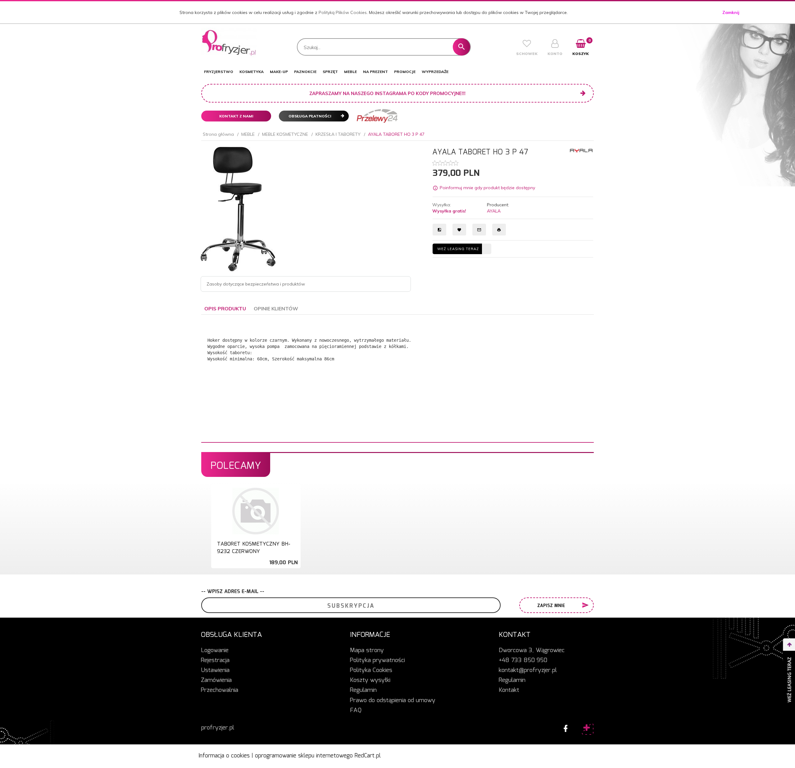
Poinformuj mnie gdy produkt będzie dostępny (487, 187)
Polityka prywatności (377, 660)
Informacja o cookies (224, 756)
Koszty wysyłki (370, 680)
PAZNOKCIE (305, 71)
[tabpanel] (397, 379)
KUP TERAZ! (255, 549)
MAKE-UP (279, 71)
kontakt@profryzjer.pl (528, 670)
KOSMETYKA (251, 71)
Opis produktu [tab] (225, 308)
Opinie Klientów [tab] (276, 308)
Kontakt (509, 690)
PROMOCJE (405, 71)
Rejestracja (215, 660)
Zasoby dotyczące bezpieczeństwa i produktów (256, 284)
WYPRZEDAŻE (435, 71)
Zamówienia (216, 680)
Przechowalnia (219, 690)
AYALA (494, 211)
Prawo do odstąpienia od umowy (392, 700)
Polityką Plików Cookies (343, 12)
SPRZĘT (330, 71)
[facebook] (564, 727)
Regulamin (363, 690)
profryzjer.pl (217, 728)
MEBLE (350, 71)
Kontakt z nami (236, 116)
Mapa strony (367, 650)
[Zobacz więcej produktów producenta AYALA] (581, 150)
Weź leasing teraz (458, 249)
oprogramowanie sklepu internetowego (304, 756)
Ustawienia (215, 670)
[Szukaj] (461, 47)
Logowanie (215, 650)
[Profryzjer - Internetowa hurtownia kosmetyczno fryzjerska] (229, 43)
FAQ (355, 710)
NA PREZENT (375, 71)
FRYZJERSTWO (218, 71)
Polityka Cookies (371, 670)
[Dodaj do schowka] (295, 496)
